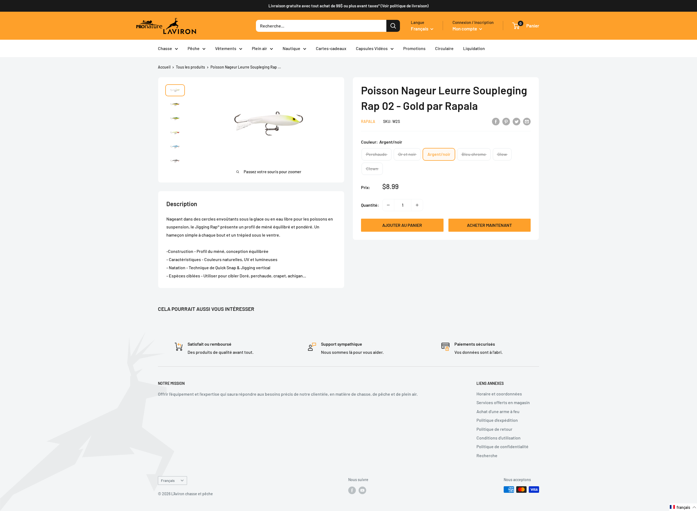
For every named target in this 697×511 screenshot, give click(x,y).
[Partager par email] (527, 121)
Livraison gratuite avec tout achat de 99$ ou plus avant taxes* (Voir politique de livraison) (348, 5)
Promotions (414, 48)
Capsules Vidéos (372, 48)
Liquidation (474, 48)
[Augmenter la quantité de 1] (417, 205)
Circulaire (444, 48)
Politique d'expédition (497, 420)
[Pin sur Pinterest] (506, 121)
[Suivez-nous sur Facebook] (352, 490)
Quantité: (370, 205)
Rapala (368, 121)
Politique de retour (494, 429)
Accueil (164, 67)
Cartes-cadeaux (331, 48)
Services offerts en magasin (503, 402)
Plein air (259, 48)
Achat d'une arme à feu (497, 411)
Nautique (291, 48)
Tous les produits (190, 67)
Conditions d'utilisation (498, 437)
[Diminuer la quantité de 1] (388, 205)
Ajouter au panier (402, 225)
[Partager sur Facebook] (496, 121)
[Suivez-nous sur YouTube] (362, 490)
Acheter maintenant (489, 225)
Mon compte (465, 28)
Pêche (194, 48)
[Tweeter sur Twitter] (516, 121)
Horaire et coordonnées (499, 393)
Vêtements (225, 48)
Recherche (486, 455)
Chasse (165, 48)
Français (168, 480)
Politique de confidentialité (502, 446)
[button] (683, 507)
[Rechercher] (393, 26)
